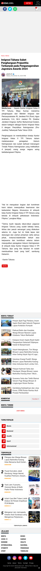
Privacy (31, 563)
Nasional (10, 431)
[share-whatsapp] (15, 9)
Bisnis (9, 426)
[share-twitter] (10, 9)
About (14, 563)
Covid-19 (4, 539)
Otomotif (4, 548)
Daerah (23, 539)
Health (9, 436)
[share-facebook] (5, 9)
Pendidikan (24, 548)
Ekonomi (4, 542)
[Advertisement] (20, 32)
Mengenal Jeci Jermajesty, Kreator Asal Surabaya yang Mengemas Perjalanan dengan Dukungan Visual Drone (16, 514)
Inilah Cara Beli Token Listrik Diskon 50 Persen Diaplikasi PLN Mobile (16, 500)
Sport (9, 441)
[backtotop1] (39, 568)
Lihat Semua (20, 411)
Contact (25, 563)
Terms (20, 563)
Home (3, 56)
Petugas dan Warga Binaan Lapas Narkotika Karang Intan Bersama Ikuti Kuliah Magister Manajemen (16, 459)
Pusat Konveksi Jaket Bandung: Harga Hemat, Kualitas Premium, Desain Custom (15, 473)
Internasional (11, 446)
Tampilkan (35, 399)
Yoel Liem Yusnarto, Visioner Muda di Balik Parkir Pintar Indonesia (14, 487)
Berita (7, 56)
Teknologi (24, 551)
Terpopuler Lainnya (20, 525)
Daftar (28, 3)
